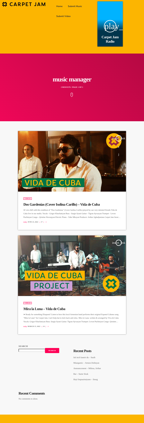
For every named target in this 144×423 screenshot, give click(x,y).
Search (23, 346)
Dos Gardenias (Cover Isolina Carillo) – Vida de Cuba (61, 204)
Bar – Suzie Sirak (80, 374)
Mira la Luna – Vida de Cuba (44, 309)
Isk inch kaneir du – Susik (84, 357)
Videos (27, 198)
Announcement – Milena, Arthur (87, 368)
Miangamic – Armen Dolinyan (86, 363)
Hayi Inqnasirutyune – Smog (85, 379)
